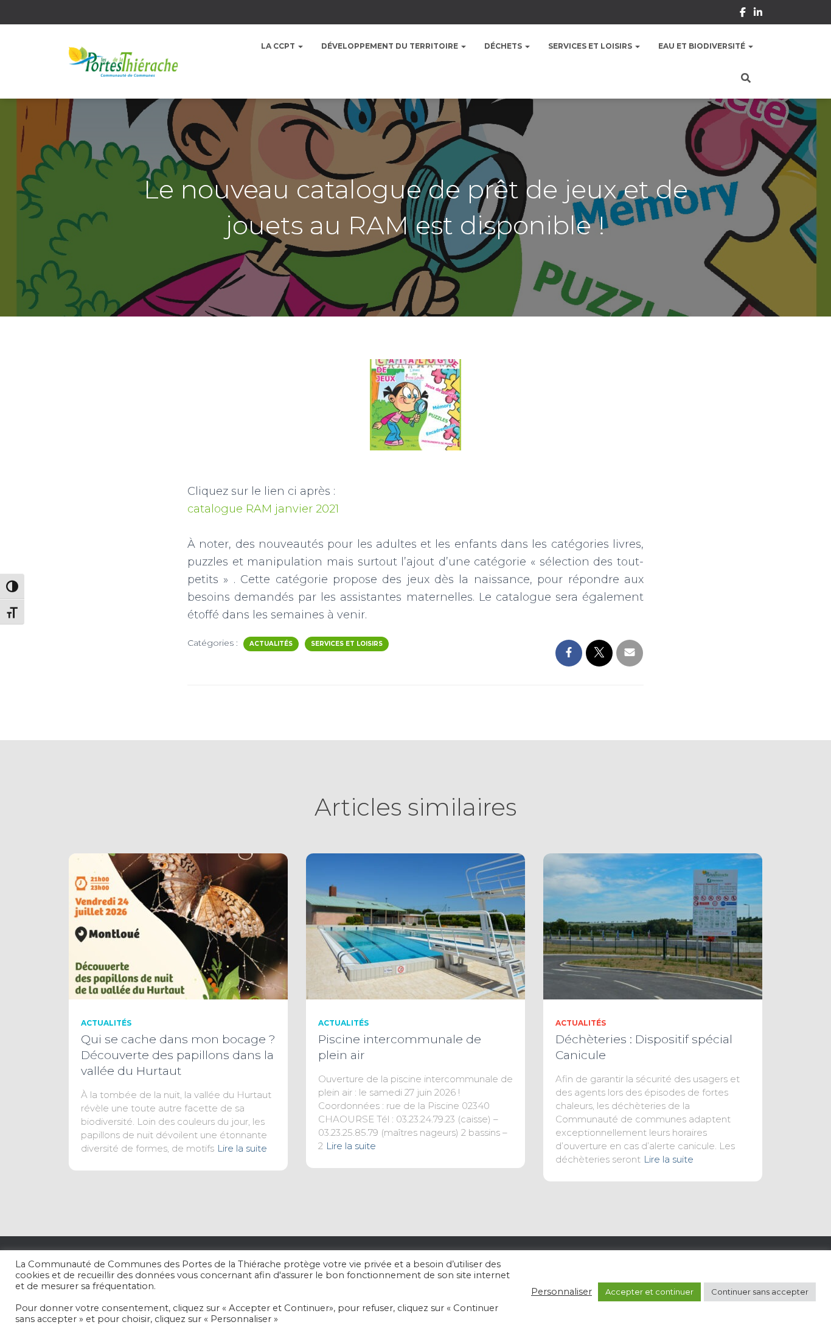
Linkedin (758, 14)
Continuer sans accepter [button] (759, 1291)
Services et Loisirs (591, 46)
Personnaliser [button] (561, 1291)
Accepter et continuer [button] (649, 1291)
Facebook (743, 14)
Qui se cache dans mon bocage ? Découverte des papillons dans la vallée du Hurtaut (178, 1055)
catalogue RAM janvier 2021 (263, 509)
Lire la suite (242, 1148)
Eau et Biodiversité (702, 46)
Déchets (504, 46)
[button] (300, 46)
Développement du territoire (390, 46)
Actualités (271, 644)
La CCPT (279, 46)
